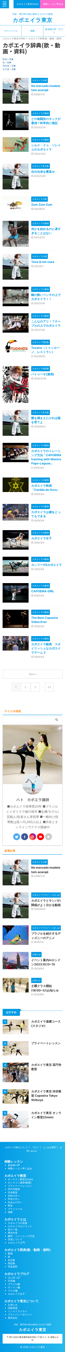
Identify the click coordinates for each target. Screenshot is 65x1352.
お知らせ (13, 1304)
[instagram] (32, 836)
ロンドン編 (14, 1287)
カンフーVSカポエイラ (46, 565)
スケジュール (11, 31)
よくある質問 (49, 1147)
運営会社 (13, 1317)
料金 (10, 1205)
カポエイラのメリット (20, 1226)
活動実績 (13, 1307)
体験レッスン (13, 1161)
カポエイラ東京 (32, 20)
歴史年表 (13, 1232)
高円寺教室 (14, 1189)
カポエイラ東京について (16, 1147)
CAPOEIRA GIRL (42, 591)
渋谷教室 (13, 1192)
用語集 (11, 1263)
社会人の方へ (15, 1202)
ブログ (35, 1147)
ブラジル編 (14, 1283)
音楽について (15, 1239)
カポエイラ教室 (15, 1175)
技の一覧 (13, 1229)
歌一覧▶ (7, 62)
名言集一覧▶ (9, 69)
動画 (10, 1253)
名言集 (11, 1259)
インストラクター (17, 1311)
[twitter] (16, 836)
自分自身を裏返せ (43, 171)
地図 (32, 31)
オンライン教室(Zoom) (20, 1179)
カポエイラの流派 (17, 1222)
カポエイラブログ (16, 1274)
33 (49, 687)
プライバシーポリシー (20, 1314)
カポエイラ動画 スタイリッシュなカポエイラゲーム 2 (46, 648)
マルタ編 (13, 1290)
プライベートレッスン (46, 1043)
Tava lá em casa (42, 262)
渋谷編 (11, 1280)
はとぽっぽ (14, 1277)
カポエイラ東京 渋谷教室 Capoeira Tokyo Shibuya (46, 1096)
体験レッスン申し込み (20, 1168)
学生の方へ (14, 1198)
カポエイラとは (15, 1219)
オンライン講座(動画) (19, 1182)
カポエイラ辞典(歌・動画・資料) (27, 1250)
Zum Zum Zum (41, 204)
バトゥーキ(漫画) (42, 374)
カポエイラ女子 (41, 538)
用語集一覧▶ (9, 66)
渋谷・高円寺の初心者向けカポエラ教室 (32, 1324)
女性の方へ (14, 1195)
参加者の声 (14, 1165)
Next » (33, 674)
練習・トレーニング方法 (21, 1236)
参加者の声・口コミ (54, 30)
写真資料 (13, 1266)
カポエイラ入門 (16, 1242)
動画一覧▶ (8, 59)
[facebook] (24, 836)
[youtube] (40, 836)
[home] (48, 836)
